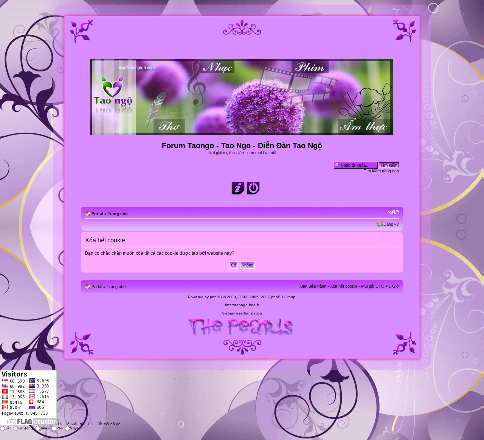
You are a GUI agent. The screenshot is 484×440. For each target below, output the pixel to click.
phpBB (216, 297)
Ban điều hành (313, 286)
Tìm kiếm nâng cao (381, 171)
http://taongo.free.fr (242, 305)
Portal (97, 213)
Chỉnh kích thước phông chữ (393, 212)
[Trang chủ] (242, 132)
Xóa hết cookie (343, 286)
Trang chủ (118, 213)
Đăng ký (391, 224)
